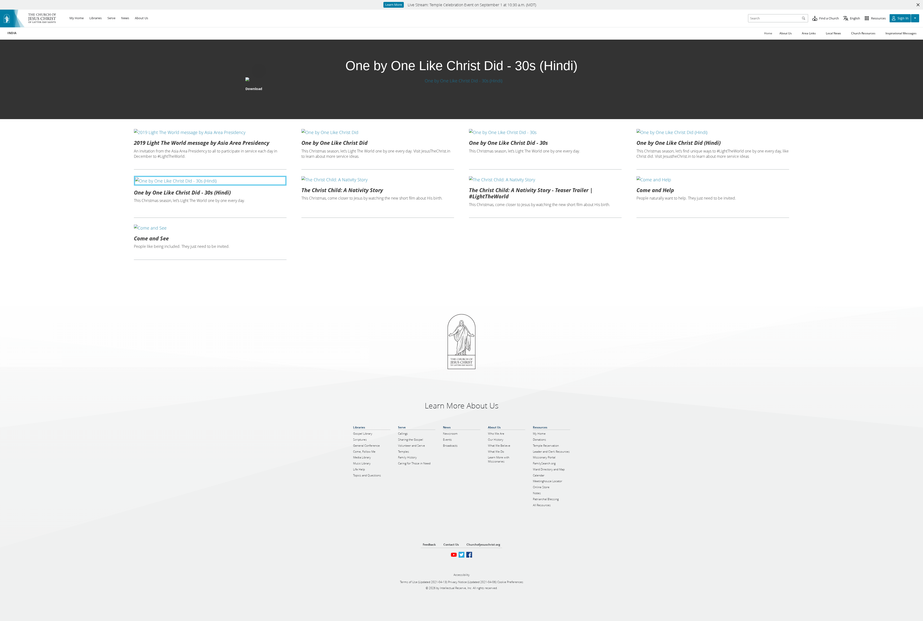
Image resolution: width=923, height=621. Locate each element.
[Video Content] (461, 80)
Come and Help (655, 190)
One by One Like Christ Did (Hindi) (678, 142)
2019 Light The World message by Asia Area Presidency (201, 142)
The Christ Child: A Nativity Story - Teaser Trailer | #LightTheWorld (531, 193)
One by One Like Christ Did (334, 142)
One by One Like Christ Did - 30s (508, 142)
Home (768, 33)
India (12, 33)
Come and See (151, 238)
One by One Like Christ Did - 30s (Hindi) (182, 192)
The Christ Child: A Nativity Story (342, 190)
